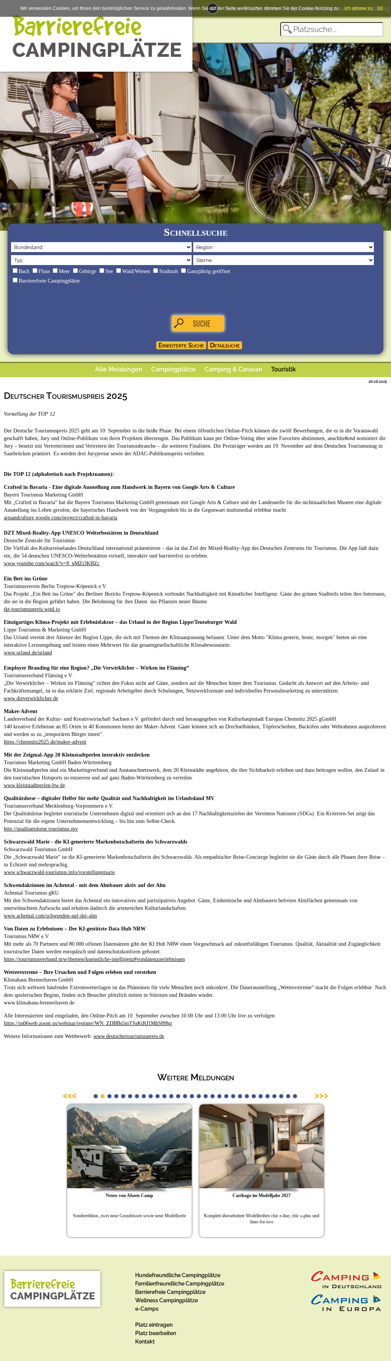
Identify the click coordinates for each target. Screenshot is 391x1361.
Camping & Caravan (233, 369)
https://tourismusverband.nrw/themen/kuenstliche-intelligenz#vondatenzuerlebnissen (94, 959)
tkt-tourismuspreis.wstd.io (32, 609)
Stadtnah (168, 271)
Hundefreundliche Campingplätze (177, 1275)
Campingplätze (173, 369)
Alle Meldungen (118, 369)
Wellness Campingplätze (166, 1300)
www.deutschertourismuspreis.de (129, 1036)
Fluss (44, 271)
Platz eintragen (154, 1325)
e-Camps (146, 1309)
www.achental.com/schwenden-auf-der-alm (50, 916)
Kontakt (145, 1342)
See (109, 271)
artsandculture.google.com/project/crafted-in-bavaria (60, 518)
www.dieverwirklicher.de (31, 698)
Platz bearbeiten (155, 1333)
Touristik (283, 369)
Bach (24, 271)
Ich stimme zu (358, 8)
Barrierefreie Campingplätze (49, 281)
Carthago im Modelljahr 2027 (262, 1195)
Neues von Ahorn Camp (129, 1195)
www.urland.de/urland (28, 653)
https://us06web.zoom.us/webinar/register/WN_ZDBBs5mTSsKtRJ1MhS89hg (88, 1023)
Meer (64, 271)
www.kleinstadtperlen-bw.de (34, 785)
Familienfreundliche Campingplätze (179, 1284)
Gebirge (87, 271)
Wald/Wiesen (136, 271)
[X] (380, 8)
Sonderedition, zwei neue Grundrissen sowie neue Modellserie (129, 1215)
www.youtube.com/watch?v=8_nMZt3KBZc (52, 563)
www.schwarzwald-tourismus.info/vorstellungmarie (59, 872)
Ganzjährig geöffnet (208, 271)
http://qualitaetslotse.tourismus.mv (41, 829)
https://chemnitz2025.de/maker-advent (45, 742)
